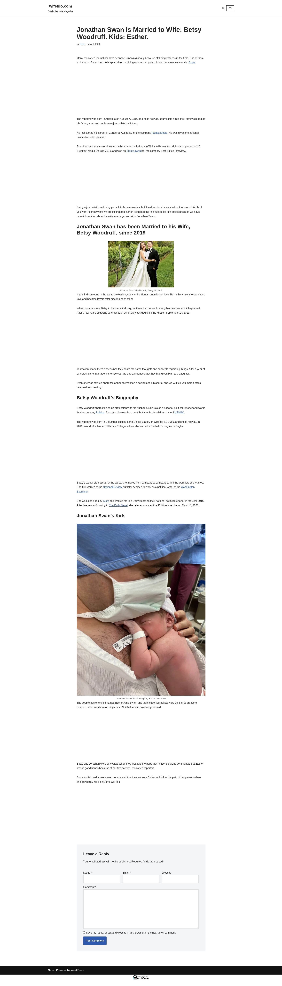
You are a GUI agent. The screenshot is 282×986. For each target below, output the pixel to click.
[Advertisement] (141, 92)
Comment (89, 887)
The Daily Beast (118, 505)
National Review (112, 487)
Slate (106, 501)
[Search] (223, 8)
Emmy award (134, 151)
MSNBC (179, 412)
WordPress (77, 970)
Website (166, 872)
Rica (82, 44)
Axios (192, 62)
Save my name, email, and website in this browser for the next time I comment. (131, 932)
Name (87, 872)
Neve (51, 970)
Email (127, 872)
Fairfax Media (159, 132)
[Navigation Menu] (230, 8)
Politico (100, 412)
